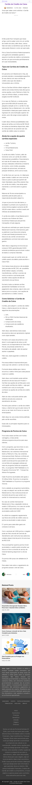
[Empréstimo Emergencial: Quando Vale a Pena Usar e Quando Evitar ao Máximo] (16, 596)
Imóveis (15, 720)
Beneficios (16, 717)
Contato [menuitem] (13, 701)
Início (16, 710)
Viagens (16, 722)
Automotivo (16, 713)
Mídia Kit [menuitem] (25, 703)
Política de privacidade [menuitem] (23, 701)
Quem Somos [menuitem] (5, 701)
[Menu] (29, 1)
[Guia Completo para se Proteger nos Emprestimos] (16, 646)
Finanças (25, 7)
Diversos (16, 724)
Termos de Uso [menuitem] (9, 703)
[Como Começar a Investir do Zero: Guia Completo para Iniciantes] (16, 621)
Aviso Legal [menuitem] (18, 703)
